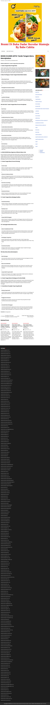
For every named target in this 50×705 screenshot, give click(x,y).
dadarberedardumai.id (4, 524)
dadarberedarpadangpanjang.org (6, 645)
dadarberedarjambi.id (4, 450)
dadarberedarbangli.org (5, 552)
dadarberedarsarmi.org (5, 561)
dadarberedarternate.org (5, 413)
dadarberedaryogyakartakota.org (6, 547)
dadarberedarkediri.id (4, 445)
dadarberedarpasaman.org (5, 631)
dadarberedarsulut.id (4, 496)
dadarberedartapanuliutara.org (6, 420)
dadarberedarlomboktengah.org (6, 573)
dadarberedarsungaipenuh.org (6, 691)
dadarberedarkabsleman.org (5, 545)
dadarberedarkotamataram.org (6, 587)
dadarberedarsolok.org (4, 638)
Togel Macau (37, 99)
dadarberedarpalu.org (4, 399)
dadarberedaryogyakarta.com (6, 357)
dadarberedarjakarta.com (5, 350)
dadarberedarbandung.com (5, 351)
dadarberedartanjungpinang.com (6, 381)
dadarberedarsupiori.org (5, 568)
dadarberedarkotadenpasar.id (6, 508)
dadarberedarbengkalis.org (5, 652)
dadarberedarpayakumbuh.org (6, 649)
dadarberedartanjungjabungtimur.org (7, 686)
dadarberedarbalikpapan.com (6, 388)
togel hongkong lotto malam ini (41, 136)
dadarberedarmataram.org (5, 408)
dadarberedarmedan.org (5, 564)
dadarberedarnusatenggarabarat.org (7, 429)
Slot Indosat (37, 103)
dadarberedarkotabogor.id (5, 519)
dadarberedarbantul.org (5, 540)
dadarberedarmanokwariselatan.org (7, 594)
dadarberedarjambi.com (5, 376)
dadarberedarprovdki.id (5, 446)
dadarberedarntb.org (4, 566)
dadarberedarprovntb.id (5, 473)
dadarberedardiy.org (4, 538)
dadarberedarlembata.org (5, 598)
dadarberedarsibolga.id (5, 513)
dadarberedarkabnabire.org (5, 526)
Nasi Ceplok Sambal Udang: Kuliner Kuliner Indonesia (28, 326)
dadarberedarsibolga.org (5, 619)
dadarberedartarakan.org (5, 394)
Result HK (37, 92)
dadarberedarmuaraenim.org (6, 696)
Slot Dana (37, 129)
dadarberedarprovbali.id (5, 439)
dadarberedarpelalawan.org (5, 663)
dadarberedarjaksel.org (5, 531)
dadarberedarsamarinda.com (6, 390)
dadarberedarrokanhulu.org (5, 666)
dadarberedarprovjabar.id (5, 452)
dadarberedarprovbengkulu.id (6, 443)
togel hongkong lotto (39, 139)
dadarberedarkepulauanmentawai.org (7, 626)
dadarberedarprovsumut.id (5, 499)
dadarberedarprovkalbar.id (5, 457)
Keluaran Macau (38, 101)
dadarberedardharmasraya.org (6, 624)
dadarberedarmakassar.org (5, 395)
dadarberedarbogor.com (5, 364)
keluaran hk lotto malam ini (40, 125)
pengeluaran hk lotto (39, 122)
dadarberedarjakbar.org (5, 527)
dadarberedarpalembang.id (5, 517)
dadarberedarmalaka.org (5, 600)
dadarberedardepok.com (5, 360)
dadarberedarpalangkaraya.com (6, 392)
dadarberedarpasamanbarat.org (6, 633)
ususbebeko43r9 (14, 60)
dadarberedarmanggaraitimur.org (6, 605)
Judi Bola (37, 111)
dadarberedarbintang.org (5, 550)
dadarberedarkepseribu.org (5, 536)
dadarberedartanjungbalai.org (6, 621)
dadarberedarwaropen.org (5, 580)
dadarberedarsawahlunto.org (6, 651)
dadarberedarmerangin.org (5, 679)
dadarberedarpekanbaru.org (5, 672)
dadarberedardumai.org (5, 670)
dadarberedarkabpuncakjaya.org (6, 559)
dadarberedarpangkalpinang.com (6, 383)
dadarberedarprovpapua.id (5, 476)
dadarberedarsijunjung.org (5, 636)
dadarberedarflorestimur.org (5, 575)
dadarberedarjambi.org (5, 689)
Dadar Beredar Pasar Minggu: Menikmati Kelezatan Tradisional (5, 326)
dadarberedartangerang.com (6, 362)
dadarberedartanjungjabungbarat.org (7, 684)
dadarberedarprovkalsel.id (5, 459)
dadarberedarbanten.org (5, 427)
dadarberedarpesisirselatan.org (6, 635)
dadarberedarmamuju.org (5, 404)
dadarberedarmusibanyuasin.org (6, 698)
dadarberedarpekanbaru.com (6, 372)
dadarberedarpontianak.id (5, 512)
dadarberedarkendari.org (5, 401)
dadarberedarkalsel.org (5, 436)
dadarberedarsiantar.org (5, 614)
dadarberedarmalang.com (5, 365)
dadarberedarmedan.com (5, 367)
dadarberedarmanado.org (5, 397)
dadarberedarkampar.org (5, 658)
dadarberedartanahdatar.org (6, 642)
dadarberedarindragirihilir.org (5, 654)
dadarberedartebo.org (4, 688)
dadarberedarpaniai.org (5, 534)
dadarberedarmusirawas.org (5, 700)
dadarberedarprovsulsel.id (5, 490)
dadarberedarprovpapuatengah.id (6, 485)
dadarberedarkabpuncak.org (5, 554)
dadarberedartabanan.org (5, 563)
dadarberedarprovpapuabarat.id (6, 478)
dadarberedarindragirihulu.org (6, 656)
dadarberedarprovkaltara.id (5, 462)
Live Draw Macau (38, 94)
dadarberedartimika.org (5, 418)
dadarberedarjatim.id (4, 455)
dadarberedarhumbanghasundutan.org (7, 577)
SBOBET (41, 151)
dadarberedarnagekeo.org (5, 608)
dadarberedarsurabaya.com (5, 353)
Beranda (3, 51)
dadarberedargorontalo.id (5, 448)
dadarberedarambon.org (5, 411)
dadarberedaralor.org (4, 591)
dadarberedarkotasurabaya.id (6, 506)
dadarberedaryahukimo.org (5, 582)
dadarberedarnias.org (4, 425)
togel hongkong (38, 134)
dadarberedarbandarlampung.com (7, 380)
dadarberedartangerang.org (5, 596)
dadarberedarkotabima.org (5, 585)
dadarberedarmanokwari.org (5, 417)
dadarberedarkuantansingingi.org (6, 661)
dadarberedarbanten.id (5, 441)
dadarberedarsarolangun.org (5, 682)
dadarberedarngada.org (5, 607)
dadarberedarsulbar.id (4, 489)
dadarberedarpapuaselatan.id (6, 483)
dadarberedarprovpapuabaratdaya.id (7, 480)
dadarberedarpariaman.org (5, 647)
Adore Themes (43, 703)
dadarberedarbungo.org (5, 675)
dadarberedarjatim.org (4, 432)
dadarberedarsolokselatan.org (6, 640)
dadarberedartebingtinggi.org (6, 622)
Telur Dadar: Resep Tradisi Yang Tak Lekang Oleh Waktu (17, 326)
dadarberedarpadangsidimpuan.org (7, 615)
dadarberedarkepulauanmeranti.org (7, 659)
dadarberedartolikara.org (5, 578)
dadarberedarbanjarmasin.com (6, 385)
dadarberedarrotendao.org (5, 610)
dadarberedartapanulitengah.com (6, 424)
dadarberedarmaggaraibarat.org (6, 603)
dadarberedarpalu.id (4, 515)
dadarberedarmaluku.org (5, 431)
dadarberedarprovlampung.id (6, 468)
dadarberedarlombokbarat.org (6, 571)
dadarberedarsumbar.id (5, 494)
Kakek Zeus (37, 118)
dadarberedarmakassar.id (5, 522)
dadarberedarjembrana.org (5, 557)
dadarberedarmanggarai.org (5, 601)
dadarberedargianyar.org (5, 556)
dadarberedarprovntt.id (5, 475)
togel (36, 127)
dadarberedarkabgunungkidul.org (6, 541)
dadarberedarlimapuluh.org (5, 628)
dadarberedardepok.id (4, 510)
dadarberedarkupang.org (5, 409)
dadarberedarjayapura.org (5, 415)
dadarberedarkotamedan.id (5, 501)
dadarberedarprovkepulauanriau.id (6, 466)
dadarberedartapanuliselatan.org (6, 422)
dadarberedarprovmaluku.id (5, 469)
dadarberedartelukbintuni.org (6, 589)
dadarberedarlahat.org (4, 695)
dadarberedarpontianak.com (6, 387)
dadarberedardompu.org (5, 570)
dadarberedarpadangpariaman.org (7, 629)
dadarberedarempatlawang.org (6, 693)
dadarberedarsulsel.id (4, 497)
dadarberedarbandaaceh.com (6, 374)
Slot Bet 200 (37, 106)
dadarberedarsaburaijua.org (5, 612)
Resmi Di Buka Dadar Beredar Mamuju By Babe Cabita (25, 46)
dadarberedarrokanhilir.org (5, 665)
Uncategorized (7, 311)
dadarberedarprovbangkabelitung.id (7, 464)
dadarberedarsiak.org (4, 668)
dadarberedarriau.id (4, 487)
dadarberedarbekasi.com (5, 358)
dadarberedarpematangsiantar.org (7, 617)
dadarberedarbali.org (4, 548)
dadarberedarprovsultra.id (5, 492)
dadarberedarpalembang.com (6, 369)
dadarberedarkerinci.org (5, 677)
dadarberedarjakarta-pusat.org (6, 529)
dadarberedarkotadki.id (5, 503)
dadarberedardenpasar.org (5, 406)
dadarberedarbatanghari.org (5, 673)
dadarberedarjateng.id (4, 453)
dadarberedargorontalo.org (5, 402)
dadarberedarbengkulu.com (5, 378)
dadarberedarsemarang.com (6, 355)
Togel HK (41, 150)
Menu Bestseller (10, 51)
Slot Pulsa (37, 113)
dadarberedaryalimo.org (5, 584)
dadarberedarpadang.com (5, 371)
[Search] (48, 51)
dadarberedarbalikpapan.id (5, 520)
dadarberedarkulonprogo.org (5, 543)
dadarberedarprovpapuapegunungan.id (7, 482)
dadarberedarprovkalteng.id (5, 460)
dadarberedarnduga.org (5, 533)
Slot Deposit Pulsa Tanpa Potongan (42, 108)
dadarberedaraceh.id (4, 438)
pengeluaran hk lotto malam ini (41, 120)
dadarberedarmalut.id (4, 471)
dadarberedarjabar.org (4, 434)
